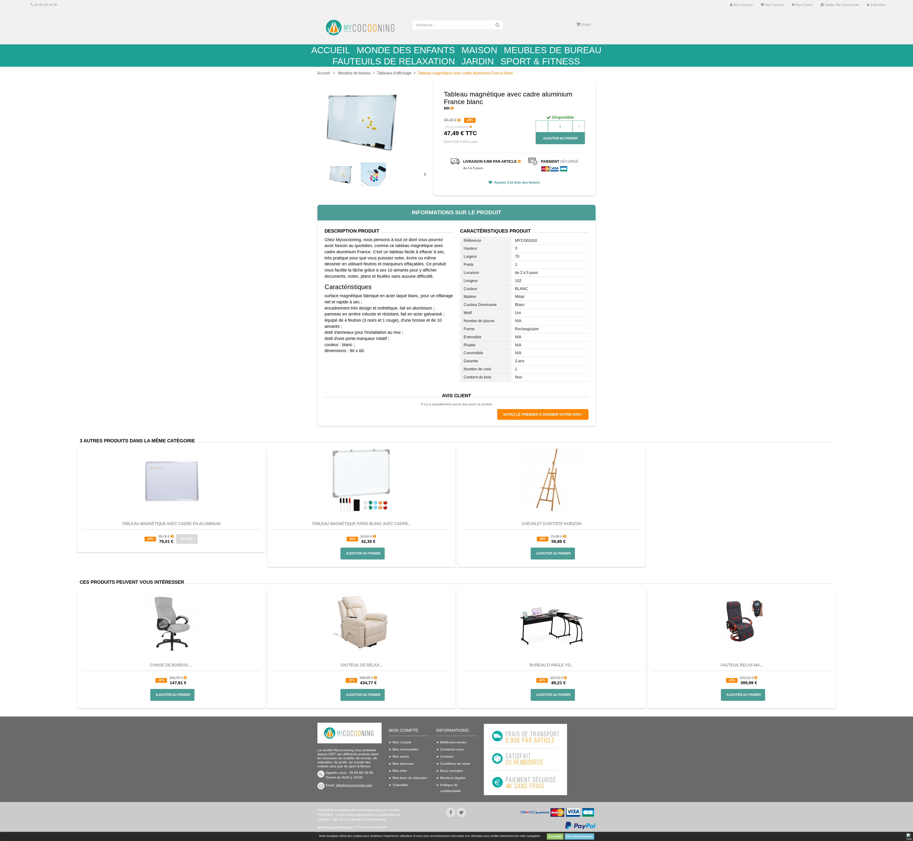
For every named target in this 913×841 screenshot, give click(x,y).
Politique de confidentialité (450, 788)
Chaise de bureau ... (171, 665)
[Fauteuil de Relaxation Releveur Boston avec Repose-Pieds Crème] (361, 621)
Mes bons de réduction (410, 778)
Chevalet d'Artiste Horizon (552, 524)
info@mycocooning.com (354, 785)
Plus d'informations (579, 836)
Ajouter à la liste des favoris (516, 182)
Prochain (427, 177)
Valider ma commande (841, 5)
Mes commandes (405, 749)
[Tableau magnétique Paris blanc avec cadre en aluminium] (361, 480)
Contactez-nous (452, 749)
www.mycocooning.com (335, 827)
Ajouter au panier (560, 138)
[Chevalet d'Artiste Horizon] (552, 480)
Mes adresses (403, 763)
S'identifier (877, 5)
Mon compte (743, 5)
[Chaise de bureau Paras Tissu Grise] (171, 621)
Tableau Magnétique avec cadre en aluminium (171, 524)
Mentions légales (453, 778)
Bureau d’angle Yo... (551, 665)
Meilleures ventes (453, 742)
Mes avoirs (401, 756)
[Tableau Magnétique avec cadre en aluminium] (171, 480)
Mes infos (400, 771)
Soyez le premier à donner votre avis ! (543, 414)
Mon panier (804, 5)
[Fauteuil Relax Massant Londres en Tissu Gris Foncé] (742, 621)
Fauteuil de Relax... (361, 665)
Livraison (447, 756)
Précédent (328, 169)
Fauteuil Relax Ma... (741, 665)
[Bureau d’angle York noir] (552, 621)
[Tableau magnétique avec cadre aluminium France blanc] (341, 174)
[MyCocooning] (361, 27)
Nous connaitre (451, 771)
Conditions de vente (455, 763)
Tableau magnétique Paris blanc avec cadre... (361, 524)
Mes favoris (774, 5)
